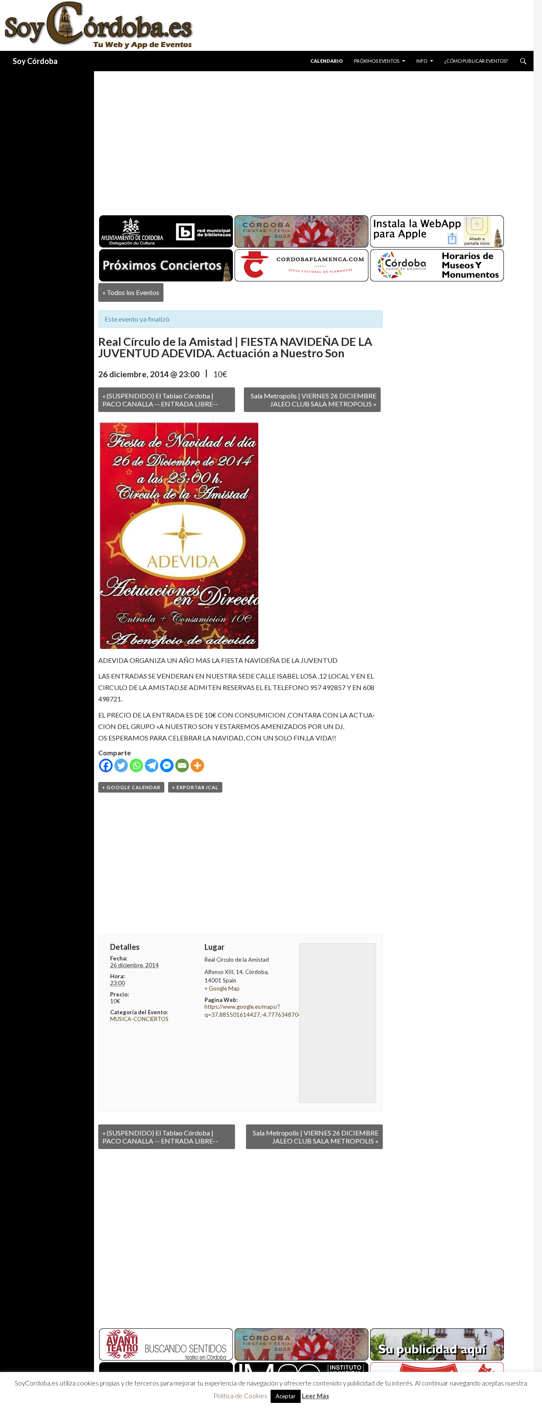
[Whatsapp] (136, 765)
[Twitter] (121, 765)
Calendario (326, 61)
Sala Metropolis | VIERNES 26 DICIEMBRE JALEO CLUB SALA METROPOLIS (313, 400)
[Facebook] (106, 765)
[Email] (182, 765)
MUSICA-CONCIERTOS (139, 1019)
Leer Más (315, 1396)
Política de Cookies (240, 1396)
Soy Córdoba (35, 61)
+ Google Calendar (131, 787)
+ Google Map (222, 988)
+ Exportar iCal (195, 787)
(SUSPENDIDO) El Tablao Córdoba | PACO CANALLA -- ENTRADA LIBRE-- (160, 400)
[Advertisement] (305, 140)
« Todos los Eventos (130, 292)
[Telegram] (151, 765)
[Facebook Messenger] (167, 765)
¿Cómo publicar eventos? (476, 61)
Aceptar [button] (286, 1396)
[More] (197, 765)
